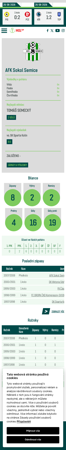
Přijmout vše (33, 430)
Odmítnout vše (33, 439)
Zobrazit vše (58, 311)
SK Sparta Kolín (18, 135)
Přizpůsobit (24, 421)
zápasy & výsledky (17, 165)
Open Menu (4, 31)
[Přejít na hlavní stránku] (17, 30)
